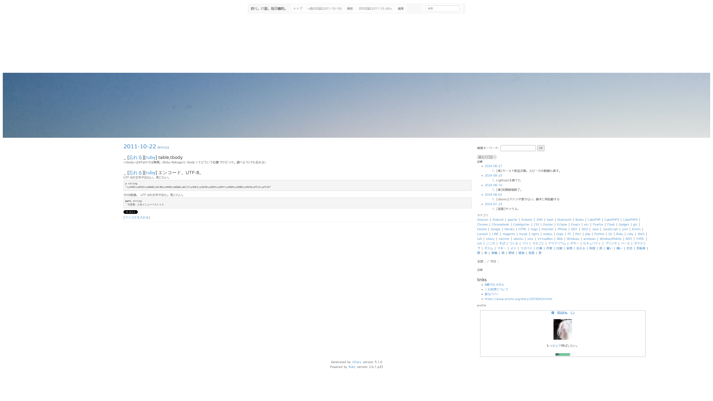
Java (595, 229)
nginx (535, 233)
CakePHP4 (630, 219)
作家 (549, 248)
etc (586, 224)
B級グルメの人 (494, 284)
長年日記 (163, 147)
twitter (504, 238)
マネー (501, 248)
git (635, 224)
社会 (629, 248)
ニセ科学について (496, 289)
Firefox (598, 224)
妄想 (569, 248)
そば (502, 243)
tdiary (490, 238)
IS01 (574, 229)
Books (579, 219)
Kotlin (636, 229)
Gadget (624, 224)
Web (560, 238)
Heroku (509, 229)
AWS (539, 219)
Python (599, 233)
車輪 (494, 252)
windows (589, 238)
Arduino (526, 219)
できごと (538, 243)
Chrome (482, 224)
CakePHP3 (612, 219)
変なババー (492, 294)
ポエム (488, 248)
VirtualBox (545, 238)
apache (512, 219)
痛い (619, 248)
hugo (534, 229)
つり (525, 243)
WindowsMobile (610, 238)
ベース (625, 243)
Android (497, 219)
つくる (513, 243)
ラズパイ (526, 248)
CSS (536, 224)
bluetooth (564, 219)
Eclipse (562, 224)
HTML (523, 229)
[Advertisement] (356, 45)
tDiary (356, 362)
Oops (560, 233)
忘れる (136, 157)
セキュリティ (592, 243)
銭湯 (521, 252)
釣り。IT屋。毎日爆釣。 (269, 8)
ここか (490, 243)
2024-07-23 (493, 204)
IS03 (585, 229)
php (587, 233)
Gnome (482, 229)
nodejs (547, 233)
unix (530, 238)
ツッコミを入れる (137, 217)
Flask (611, 224)
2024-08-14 (493, 185)
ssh (479, 238)
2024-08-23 (493, 175)
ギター (574, 243)
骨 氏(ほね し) (562, 312)
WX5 (629, 238)
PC (569, 233)
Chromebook (500, 224)
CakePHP (594, 219)
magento (509, 233)
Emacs (575, 224)
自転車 (641, 248)
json (625, 229)
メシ (513, 248)
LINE (495, 233)
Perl (578, 233)
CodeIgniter (521, 224)
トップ (297, 8)
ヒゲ (558, 345)
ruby (151, 157)
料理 (592, 248)
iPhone (562, 229)
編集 (401, 8)
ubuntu (518, 238)
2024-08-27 (493, 165)
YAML (640, 238)
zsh (479, 243)
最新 (350, 8)
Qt (610, 233)
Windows (573, 238)
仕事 (539, 248)
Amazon (482, 219)
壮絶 (559, 248)
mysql (523, 233)
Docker (548, 224)
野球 (511, 252)
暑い (609, 248)
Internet (548, 229)
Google (495, 229)
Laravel (482, 233)
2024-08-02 (493, 194)
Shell (641, 233)
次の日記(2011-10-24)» (375, 8)
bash (550, 219)
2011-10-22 (139, 146)
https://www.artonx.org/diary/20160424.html (518, 298)
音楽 (531, 252)
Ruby (619, 233)
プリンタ (611, 243)
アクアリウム (557, 243)
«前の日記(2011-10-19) (324, 8)
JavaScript (610, 229)
